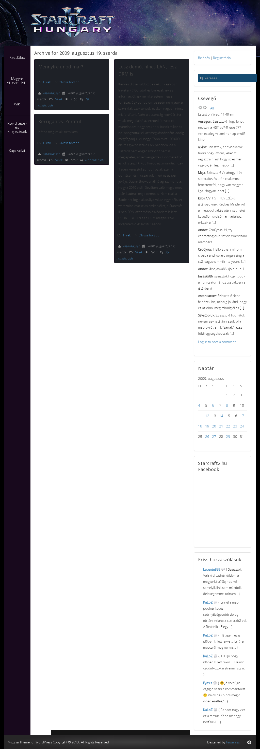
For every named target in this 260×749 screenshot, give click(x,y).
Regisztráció (222, 57)
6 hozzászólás (94, 160)
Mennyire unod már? (60, 67)
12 (207, 415)
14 (221, 415)
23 (235, 426)
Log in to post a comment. (217, 342)
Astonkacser (51, 93)
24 (242, 426)
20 (214, 426)
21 (221, 426)
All (212, 108)
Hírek (47, 82)
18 (200, 426)
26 (207, 436)
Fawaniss (233, 742)
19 (207, 426)
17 (242, 415)
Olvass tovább (69, 82)
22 (228, 426)
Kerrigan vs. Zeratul (59, 121)
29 (228, 436)
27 (214, 436)
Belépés (204, 57)
